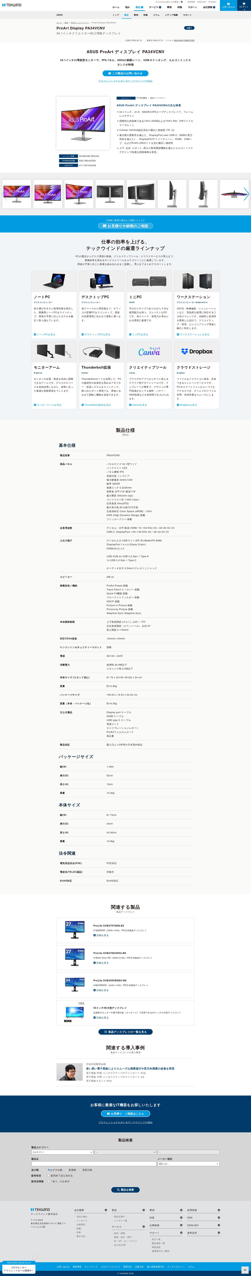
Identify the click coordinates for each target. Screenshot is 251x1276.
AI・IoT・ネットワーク (125, 1240)
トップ (116, 14)
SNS (190, 1217)
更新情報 (77, 1266)
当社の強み (82, 1216)
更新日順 (87, 1169)
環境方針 (127, 1266)
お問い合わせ (228, 6)
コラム (156, 14)
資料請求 (192, 1232)
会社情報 (207, 7)
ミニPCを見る (140, 334)
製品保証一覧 (158, 1243)
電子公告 (81, 1236)
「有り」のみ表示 (60, 1181)
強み (127, 7)
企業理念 (81, 1224)
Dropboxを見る (188, 404)
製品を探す (119, 1216)
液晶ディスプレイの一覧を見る (127, 1032)
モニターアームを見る (49, 404)
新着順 (72, 1169)
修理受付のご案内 (160, 1250)
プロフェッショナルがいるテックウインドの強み (125, 80)
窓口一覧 (156, 1239)
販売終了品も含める (61, 1175)
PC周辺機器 (142, 98)
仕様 (188, 28)
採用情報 (191, 1)
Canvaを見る (139, 404)
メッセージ (82, 1220)
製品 (138, 7)
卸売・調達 (119, 1233)
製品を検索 (127, 1189)
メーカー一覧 (120, 1220)
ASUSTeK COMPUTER (184, 40)
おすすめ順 (56, 1169)
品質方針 (139, 1266)
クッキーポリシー (176, 1266)
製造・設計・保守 (123, 1237)
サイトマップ (91, 1266)
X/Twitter (212, 1)
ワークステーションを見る (194, 334)
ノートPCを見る (46, 334)
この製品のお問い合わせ (127, 73)
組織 (79, 1228)
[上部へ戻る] (245, 1270)
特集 (180, 7)
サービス (153, 7)
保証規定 (156, 1247)
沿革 (79, 1232)
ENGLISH (201, 1)
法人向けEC (120, 1244)
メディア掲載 (171, 14)
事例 (169, 7)
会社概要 (79, 1210)
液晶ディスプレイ (157, 98)
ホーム (115, 7)
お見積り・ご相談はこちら (127, 1113)
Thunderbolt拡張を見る (98, 404)
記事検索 (154, 1225)
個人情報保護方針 (155, 1266)
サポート (192, 7)
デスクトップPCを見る (97, 334)
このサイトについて (110, 1266)
